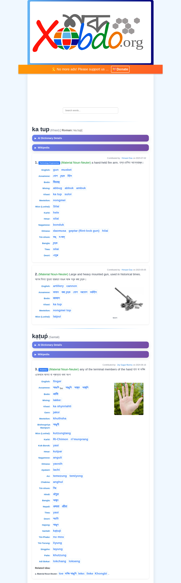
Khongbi (101, 573)
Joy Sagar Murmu (124, 365)
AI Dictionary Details (48, 138)
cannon (71, 286)
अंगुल (56, 494)
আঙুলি (69, 387)
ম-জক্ (62, 236)
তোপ (55, 175)
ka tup (57, 194)
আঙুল (55, 524)
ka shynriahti (62, 406)
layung (58, 549)
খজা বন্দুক (65, 292)
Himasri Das (127, 158)
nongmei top (62, 310)
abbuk (69, 188)
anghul (58, 481)
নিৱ (54, 488)
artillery (58, 286)
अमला (56, 506)
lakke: (57, 400)
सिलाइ (56, 182)
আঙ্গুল (77, 387)
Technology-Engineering (49, 163)
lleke (90, 573)
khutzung (59, 555)
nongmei (59, 200)
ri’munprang (79, 439)
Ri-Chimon (60, 439)
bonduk (58, 224)
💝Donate (120, 69)
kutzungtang (62, 433)
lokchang (59, 561)
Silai (56, 206)
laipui (57, 316)
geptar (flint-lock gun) (84, 230)
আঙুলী (56, 424)
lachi (56, 469)
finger (57, 381)
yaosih (57, 463)
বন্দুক (62, 175)
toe (61, 573)
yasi (56, 445)
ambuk (81, 188)
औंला (64, 506)
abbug (57, 188)
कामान (56, 298)
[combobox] (90, 110)
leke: (81, 573)
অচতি (55, 518)
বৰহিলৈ (93, 292)
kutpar (57, 451)
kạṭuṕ (57, 530)
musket (66, 169)
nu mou (58, 536)
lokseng (74, 561)
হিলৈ (69, 175)
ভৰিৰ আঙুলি (70, 573)
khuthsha (59, 418)
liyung (57, 543)
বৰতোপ (83, 292)
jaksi (56, 412)
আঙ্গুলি (85, 387)
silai (56, 218)
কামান (56, 292)
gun (56, 169)
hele (56, 212)
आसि (55, 394)
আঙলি (58, 388)
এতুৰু (55, 255)
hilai (105, 230)
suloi (68, 194)
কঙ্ (54, 236)
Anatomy (43, 370)
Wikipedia (42, 147)
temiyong (76, 475)
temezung (60, 475)
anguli (57, 457)
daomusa (59, 230)
